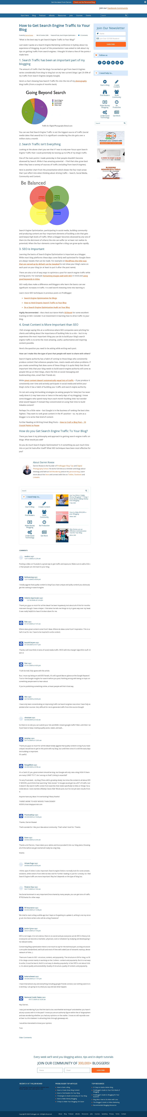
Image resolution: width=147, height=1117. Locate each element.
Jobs (71, 15)
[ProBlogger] (33, 8)
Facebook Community (117, 8)
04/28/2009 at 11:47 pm (33, 978)
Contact (123, 1114)
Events (88, 15)
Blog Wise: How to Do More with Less (105, 1099)
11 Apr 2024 (73, 502)
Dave (26, 837)
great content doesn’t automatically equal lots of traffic (49, 380)
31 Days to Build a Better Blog (103, 1087)
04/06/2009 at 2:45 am (32, 840)
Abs (25, 697)
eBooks (52, 15)
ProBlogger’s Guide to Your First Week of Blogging (106, 1091)
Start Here (25, 15)
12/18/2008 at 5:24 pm (35, 600)
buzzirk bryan (29, 642)
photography (81, 81)
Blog (4, 12)
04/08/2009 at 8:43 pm (32, 865)
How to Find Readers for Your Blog (68, 1093)
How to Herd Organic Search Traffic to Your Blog (45, 303)
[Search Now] (126, 15)
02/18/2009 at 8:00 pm (32, 699)
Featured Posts (55, 35)
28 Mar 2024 (73, 516)
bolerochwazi (29, 976)
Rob (26, 622)
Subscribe (111, 44)
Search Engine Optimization (67, 35)
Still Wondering (55, 471)
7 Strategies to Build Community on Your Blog (72, 1096)
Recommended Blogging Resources (104, 1105)
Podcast (42, 15)
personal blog (74, 471)
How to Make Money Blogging (67, 1099)
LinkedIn (36, 477)
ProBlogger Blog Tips (65, 466)
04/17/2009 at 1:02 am (32, 889)
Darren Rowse (29, 35)
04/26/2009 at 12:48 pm (33, 910)
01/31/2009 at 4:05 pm (32, 665)
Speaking (104, 1114)
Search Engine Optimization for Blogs (40, 298)
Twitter (71, 474)
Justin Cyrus (29, 928)
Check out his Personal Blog (84, 2)
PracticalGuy (29, 815)
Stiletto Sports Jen (31, 598)
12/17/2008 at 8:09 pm (32, 579)
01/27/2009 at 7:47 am (32, 624)
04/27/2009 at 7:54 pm (32, 931)
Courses (79, 15)
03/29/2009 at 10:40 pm (33, 817)
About (60, 1114)
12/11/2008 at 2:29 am (32, 558)
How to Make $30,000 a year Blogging (78, 513)
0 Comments (84, 35)
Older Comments (25, 1037)
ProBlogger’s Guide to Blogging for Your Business (106, 1096)
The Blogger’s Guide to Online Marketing (106, 1102)
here (47, 474)
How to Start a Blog (63, 1087)
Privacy (111, 1114)
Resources (62, 15)
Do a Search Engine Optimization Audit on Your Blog (47, 307)
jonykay (27, 738)
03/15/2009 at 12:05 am (33, 740)
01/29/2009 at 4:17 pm (32, 645)
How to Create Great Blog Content (68, 1090)
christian (27, 717)
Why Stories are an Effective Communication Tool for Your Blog (78, 531)
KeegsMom (28, 765)
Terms (117, 1114)
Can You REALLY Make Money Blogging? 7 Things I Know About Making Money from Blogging (79, 497)
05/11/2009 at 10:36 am (37, 999)
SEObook (68, 312)
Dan (26, 663)
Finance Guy (29, 887)
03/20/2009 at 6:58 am (32, 767)
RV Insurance (29, 908)
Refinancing (29, 577)
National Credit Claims (33, 997)
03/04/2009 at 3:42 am (32, 720)
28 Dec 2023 (73, 535)
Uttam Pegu (29, 863)
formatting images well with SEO (57, 276)
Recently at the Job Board (31, 1083)
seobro (27, 556)
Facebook (78, 474)
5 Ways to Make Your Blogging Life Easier (70, 1102)
